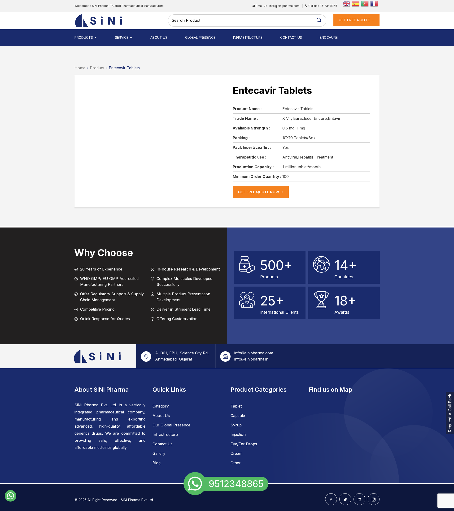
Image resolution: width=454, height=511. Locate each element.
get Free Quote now (259, 192)
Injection (238, 434)
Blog (157, 462)
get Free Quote (355, 20)
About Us (158, 37)
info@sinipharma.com (253, 353)
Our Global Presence (171, 425)
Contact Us (291, 37)
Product (97, 67)
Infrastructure (247, 37)
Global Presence (200, 37)
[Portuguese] (365, 3)
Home (79, 67)
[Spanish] (356, 3)
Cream (236, 453)
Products (84, 37)
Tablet (236, 406)
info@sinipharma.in (251, 359)
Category (161, 406)
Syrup (236, 425)
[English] (347, 3)
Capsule (238, 415)
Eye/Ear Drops (244, 444)
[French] (375, 3)
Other (236, 462)
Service (122, 37)
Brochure (329, 37)
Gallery (159, 453)
